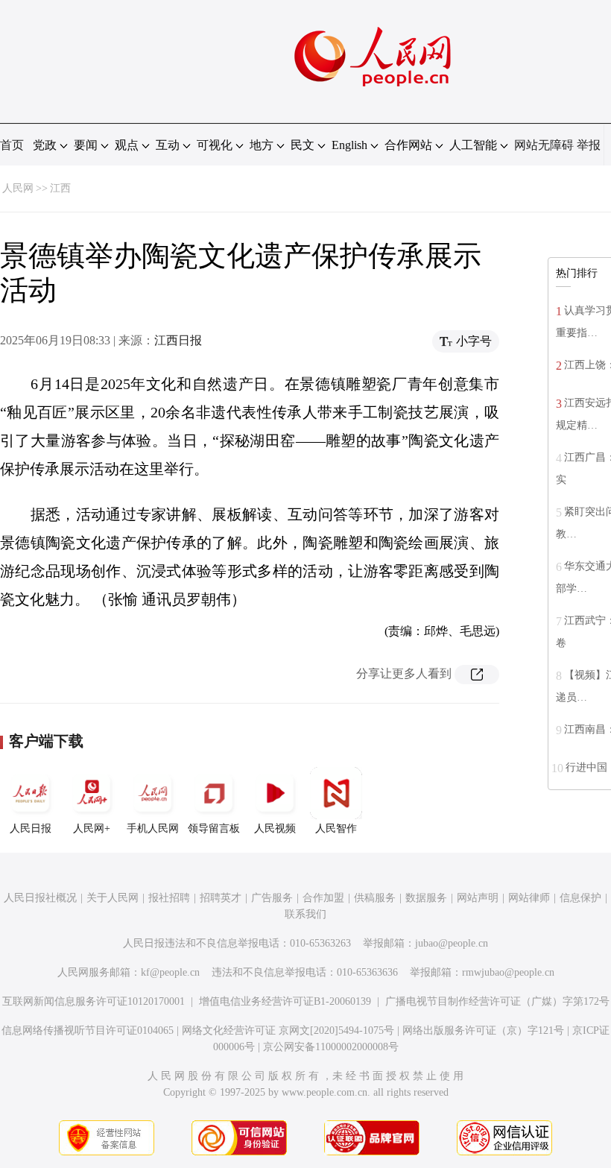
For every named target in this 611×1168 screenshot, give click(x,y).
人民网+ (91, 828)
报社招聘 (169, 897)
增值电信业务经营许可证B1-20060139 (285, 1001)
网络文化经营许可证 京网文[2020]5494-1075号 (288, 1030)
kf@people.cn (170, 972)
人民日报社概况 (40, 897)
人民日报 (30, 828)
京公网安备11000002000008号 (331, 1046)
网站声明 (477, 897)
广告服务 (272, 897)
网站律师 (529, 897)
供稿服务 (375, 897)
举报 (589, 145)
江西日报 (178, 340)
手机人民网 (153, 828)
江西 (60, 188)
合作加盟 (323, 897)
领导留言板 (214, 828)
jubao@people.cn (451, 943)
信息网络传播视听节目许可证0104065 (87, 1030)
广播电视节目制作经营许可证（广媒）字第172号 (497, 1001)
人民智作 (336, 828)
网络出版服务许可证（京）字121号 (483, 1030)
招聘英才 (220, 897)
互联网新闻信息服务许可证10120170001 (93, 1001)
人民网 (18, 188)
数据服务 (426, 897)
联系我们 (305, 914)
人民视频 (275, 828)
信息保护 (580, 897)
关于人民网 (112, 897)
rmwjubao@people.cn (508, 972)
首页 (12, 145)
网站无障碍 (544, 145)
